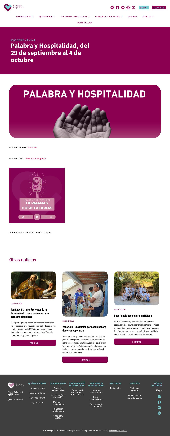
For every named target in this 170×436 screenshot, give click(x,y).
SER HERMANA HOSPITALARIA (74, 17)
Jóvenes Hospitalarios (96, 391)
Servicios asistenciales (58, 389)
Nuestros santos (37, 398)
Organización (37, 402)
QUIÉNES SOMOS (23, 17)
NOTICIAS (147, 17)
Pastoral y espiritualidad (58, 403)
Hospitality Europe (58, 417)
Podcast (32, 147)
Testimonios (115, 388)
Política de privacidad (118, 431)
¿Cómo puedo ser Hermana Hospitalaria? (77, 392)
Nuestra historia (37, 388)
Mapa (159, 390)
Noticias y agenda (134, 389)
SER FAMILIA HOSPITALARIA (107, 17)
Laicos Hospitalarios (96, 398)
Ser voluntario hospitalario (96, 405)
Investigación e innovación (58, 396)
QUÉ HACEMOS (45, 17)
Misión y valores (37, 393)
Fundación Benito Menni (58, 410)
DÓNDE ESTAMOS (85, 23)
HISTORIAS (132, 17)
